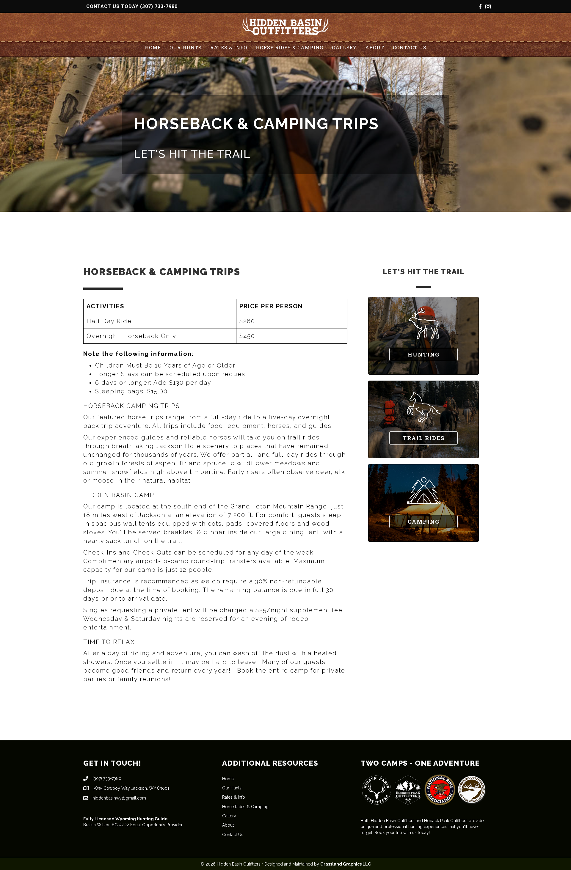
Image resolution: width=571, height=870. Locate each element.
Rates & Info (228, 47)
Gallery (344, 47)
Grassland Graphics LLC (345, 864)
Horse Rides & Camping (289, 47)
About (374, 47)
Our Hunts (186, 47)
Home (153, 47)
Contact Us (409, 47)
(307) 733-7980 (159, 6)
